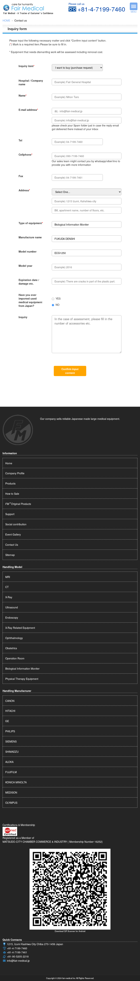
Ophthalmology (14, 638)
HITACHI (10, 711)
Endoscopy (11, 617)
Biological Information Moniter (22, 668)
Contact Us (11, 544)
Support (9, 514)
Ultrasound (11, 607)
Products (10, 483)
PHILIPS (10, 731)
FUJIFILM (11, 772)
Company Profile (14, 473)
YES (58, 298)
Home (8, 463)
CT (7, 587)
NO (57, 304)
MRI (7, 577)
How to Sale (12, 493)
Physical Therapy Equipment (21, 679)
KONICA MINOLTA (16, 782)
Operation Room (14, 658)
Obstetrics (11, 648)
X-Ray (8, 597)
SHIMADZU (12, 751)
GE (7, 721)
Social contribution (15, 524)
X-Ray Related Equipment (20, 628)
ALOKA (9, 762)
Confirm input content (70, 371)
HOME (6, 20)
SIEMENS (11, 741)
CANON (9, 701)
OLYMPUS (11, 802)
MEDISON (11, 792)
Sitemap (10, 555)
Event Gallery (13, 534)
